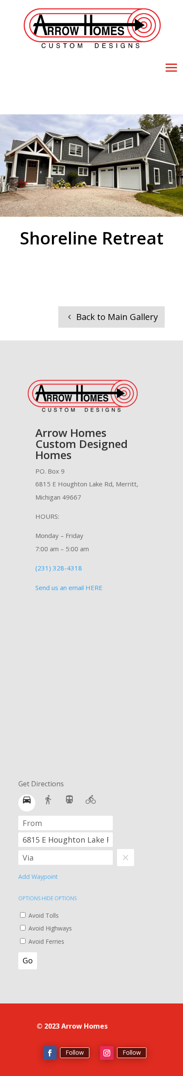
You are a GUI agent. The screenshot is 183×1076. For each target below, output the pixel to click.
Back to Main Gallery (117, 317)
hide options (59, 898)
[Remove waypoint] (125, 857)
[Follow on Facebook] (50, 1053)
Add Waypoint (38, 876)
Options (30, 898)
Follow (75, 1052)
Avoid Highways (49, 928)
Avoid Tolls (43, 915)
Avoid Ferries (45, 941)
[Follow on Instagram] (107, 1053)
